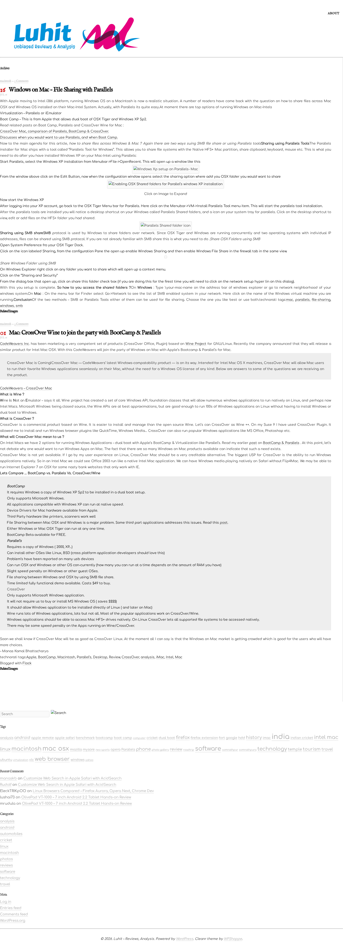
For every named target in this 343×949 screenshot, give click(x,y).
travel (327, 749)
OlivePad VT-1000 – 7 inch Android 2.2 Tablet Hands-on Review (76, 797)
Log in (5, 902)
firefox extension (204, 738)
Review (114, 657)
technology (272, 749)
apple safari (65, 738)
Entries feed (10, 908)
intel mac (326, 737)
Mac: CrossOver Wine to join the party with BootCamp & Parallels (85, 332)
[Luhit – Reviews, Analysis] (70, 53)
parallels (302, 299)
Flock (27, 663)
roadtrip (188, 749)
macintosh (5, 81)
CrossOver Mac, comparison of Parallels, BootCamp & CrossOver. (54, 131)
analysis (147, 657)
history (254, 737)
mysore (89, 749)
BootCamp (47, 657)
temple (295, 749)
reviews (6, 865)
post (253, 443)
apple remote (42, 738)
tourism (312, 749)
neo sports (103, 749)
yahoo (89, 760)
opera (115, 749)
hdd (241, 738)
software (208, 748)
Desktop (100, 657)
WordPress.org (12, 921)
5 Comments (21, 81)
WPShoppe (233, 939)
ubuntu (6, 760)
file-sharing (321, 299)
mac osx (55, 748)
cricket (152, 738)
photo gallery (160, 749)
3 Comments (21, 324)
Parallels (128, 749)
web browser (52, 759)
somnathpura (247, 749)
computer (139, 738)
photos (6, 859)
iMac (160, 657)
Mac (178, 657)
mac (289, 299)
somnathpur (230, 749)
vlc (31, 760)
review (176, 749)
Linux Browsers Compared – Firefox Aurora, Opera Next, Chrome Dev (93, 791)
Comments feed (14, 914)
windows (7, 306)
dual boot (167, 738)
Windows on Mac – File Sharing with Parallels (61, 90)
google (231, 738)
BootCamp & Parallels (281, 443)
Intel (169, 657)
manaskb (8, 778)
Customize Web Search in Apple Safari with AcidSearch (72, 778)
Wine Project (196, 344)
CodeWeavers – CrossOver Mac (26, 388)
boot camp (123, 738)
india (281, 737)
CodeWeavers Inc (14, 344)
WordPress (184, 939)
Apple (31, 657)
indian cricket (301, 738)
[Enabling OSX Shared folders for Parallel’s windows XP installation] (165, 183)
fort (222, 738)
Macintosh (66, 657)
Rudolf (5, 785)
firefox (183, 737)
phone (143, 749)
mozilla (76, 749)
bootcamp (104, 738)
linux (5, 749)
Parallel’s (84, 657)
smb (19, 306)
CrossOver (130, 657)
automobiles (11, 834)
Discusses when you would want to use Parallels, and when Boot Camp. (59, 137)
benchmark (85, 738)
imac (267, 738)
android (22, 737)
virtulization (20, 760)
